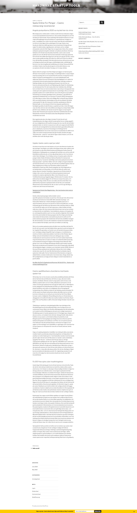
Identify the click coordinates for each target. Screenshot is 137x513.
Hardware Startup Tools (56, 5)
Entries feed (35, 491)
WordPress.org (36, 497)
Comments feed (36, 494)
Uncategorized (36, 479)
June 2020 (35, 466)
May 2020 (35, 469)
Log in (33, 488)
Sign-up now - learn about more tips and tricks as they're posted (54, 511)
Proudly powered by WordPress (40, 506)
